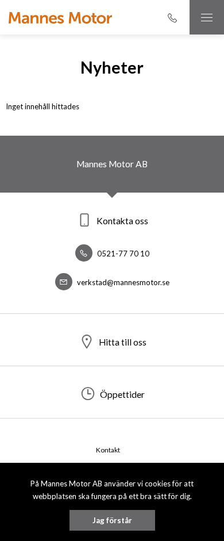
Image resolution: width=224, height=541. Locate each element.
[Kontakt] (172, 17)
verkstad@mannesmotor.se (122, 282)
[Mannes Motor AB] (60, 17)
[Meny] (207, 17)
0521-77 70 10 (122, 253)
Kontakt (108, 450)
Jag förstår (112, 520)
